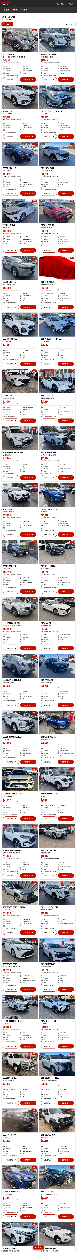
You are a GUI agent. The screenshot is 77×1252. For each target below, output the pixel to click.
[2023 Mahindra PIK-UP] (57, 779)
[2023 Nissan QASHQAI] (57, 495)
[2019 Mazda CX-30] (57, 154)
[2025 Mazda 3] (57, 609)
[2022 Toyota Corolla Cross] (20, 893)
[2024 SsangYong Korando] (20, 779)
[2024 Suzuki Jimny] (57, 1120)
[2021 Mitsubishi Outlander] (57, 97)
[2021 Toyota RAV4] (20, 1120)
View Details (10, 79)
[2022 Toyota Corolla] (20, 950)
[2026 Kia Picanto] (57, 211)
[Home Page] (6, 3)
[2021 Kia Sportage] (20, 325)
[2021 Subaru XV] (57, 381)
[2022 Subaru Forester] (57, 438)
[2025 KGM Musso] (20, 1234)
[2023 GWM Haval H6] (57, 723)
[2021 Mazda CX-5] (57, 666)
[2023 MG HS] (20, 97)
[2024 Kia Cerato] (20, 211)
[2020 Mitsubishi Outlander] (20, 438)
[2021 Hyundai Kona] (57, 552)
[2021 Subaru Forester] (57, 893)
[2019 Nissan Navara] (57, 1234)
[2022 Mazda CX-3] (20, 154)
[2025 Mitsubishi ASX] (57, 1007)
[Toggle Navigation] (74, 10)
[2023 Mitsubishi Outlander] (20, 1007)
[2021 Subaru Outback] (57, 1177)
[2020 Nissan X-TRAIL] (57, 40)
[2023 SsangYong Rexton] (20, 836)
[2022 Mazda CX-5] (20, 268)
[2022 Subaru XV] (20, 495)
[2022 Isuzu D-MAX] (20, 1064)
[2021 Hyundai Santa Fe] (20, 609)
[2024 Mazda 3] (20, 381)
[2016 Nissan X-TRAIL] (20, 40)
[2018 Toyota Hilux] (57, 268)
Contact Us (27, 79)
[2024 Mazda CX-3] (20, 552)
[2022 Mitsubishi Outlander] (20, 723)
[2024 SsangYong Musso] (57, 1064)
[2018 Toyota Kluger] (57, 836)
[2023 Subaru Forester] (20, 666)
